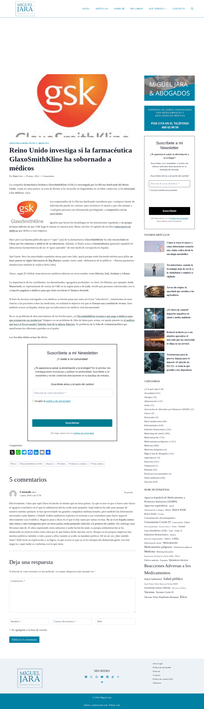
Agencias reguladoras (156, 505)
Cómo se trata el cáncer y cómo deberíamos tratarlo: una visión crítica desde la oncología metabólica (180, 248)
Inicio (85, 8)
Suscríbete (169, 210)
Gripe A (178, 530)
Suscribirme (72, 423)
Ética (13, 464)
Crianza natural (177, 522)
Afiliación (157, 683)
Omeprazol (149, 466)
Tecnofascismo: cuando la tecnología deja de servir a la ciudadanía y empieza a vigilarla (180, 271)
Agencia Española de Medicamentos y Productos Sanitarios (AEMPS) (164, 499)
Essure (174, 527)
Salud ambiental (151, 478)
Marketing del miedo (154, 433)
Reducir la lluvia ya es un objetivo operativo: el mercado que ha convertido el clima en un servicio (181, 338)
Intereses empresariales (153, 539)
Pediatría (148, 470)
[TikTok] (112, 677)
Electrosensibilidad (151, 526)
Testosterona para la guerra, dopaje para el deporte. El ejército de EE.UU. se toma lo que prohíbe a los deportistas (179, 362)
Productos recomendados (156, 474)
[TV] (102, 682)
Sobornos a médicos (78, 464)
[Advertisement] (102, 40)
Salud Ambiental (153, 579)
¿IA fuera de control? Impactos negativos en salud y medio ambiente (179, 314)
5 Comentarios (48, 176)
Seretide (61, 464)
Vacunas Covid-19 (165, 592)
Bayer (168, 510)
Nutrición (148, 461)
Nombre (16, 621)
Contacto (179, 8)
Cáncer (147, 413)
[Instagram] (96, 677)
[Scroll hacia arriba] (199, 683)
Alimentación (150, 401)
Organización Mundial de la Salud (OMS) (159, 556)
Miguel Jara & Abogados (156, 453)
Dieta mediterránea (153, 421)
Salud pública (172, 579)
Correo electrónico (65, 621)
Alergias (148, 397)
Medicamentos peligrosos (156, 441)
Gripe (171, 531)
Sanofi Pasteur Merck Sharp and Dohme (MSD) (161, 584)
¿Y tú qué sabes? (152, 389)
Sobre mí (119, 8)
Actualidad (149, 393)
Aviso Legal (158, 663)
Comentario (18, 581)
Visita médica (97, 464)
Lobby (175, 538)
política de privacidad (58, 401)
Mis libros (136, 8)
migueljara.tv (150, 457)
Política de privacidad (162, 667)
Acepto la (52, 401)
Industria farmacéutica (23, 143)
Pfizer (177, 556)
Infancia (173, 535)
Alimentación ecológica (154, 510)
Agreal (171, 506)
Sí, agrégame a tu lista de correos (29, 630)
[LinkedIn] (107, 677)
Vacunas (148, 482)
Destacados (149, 417)
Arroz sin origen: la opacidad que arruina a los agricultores (180, 291)
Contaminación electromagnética (159, 518)
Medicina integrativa (154, 449)
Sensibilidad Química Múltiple (157, 588)
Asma (147, 405)
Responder (128, 492)
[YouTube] (102, 677)
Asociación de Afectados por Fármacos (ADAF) (167, 409)
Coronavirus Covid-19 (157, 522)
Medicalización (151, 437)
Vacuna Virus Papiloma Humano (161, 597)
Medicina (44, 143)
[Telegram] (118, 677)
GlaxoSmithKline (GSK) (31, 464)
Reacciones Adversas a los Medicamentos (167, 569)
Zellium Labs (114, 705)
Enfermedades (151, 425)
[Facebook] (86, 677)
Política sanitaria (151, 560)
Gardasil (181, 526)
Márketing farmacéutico (164, 552)
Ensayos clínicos (165, 526)
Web (99, 621)
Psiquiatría (164, 560)
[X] (91, 677)
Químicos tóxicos (178, 560)
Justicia (49, 464)
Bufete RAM (179, 509)
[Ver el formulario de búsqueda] (192, 8)
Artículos (101, 8)
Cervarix (161, 514)
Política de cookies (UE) (163, 679)
